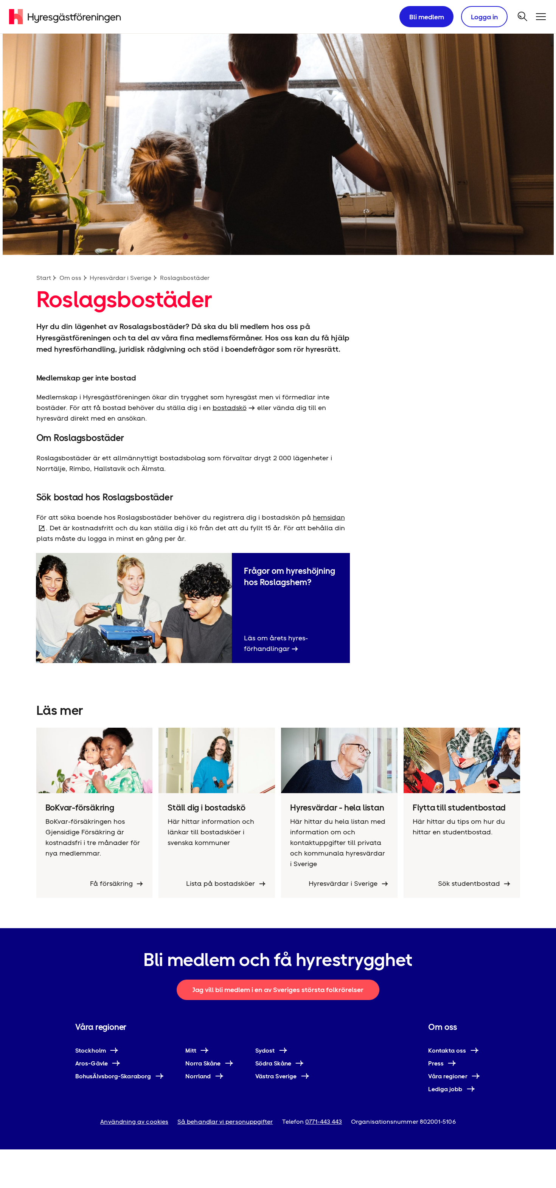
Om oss (70, 278)
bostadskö (230, 407)
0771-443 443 (323, 1122)
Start (43, 278)
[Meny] (541, 16)
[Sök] (523, 16)
